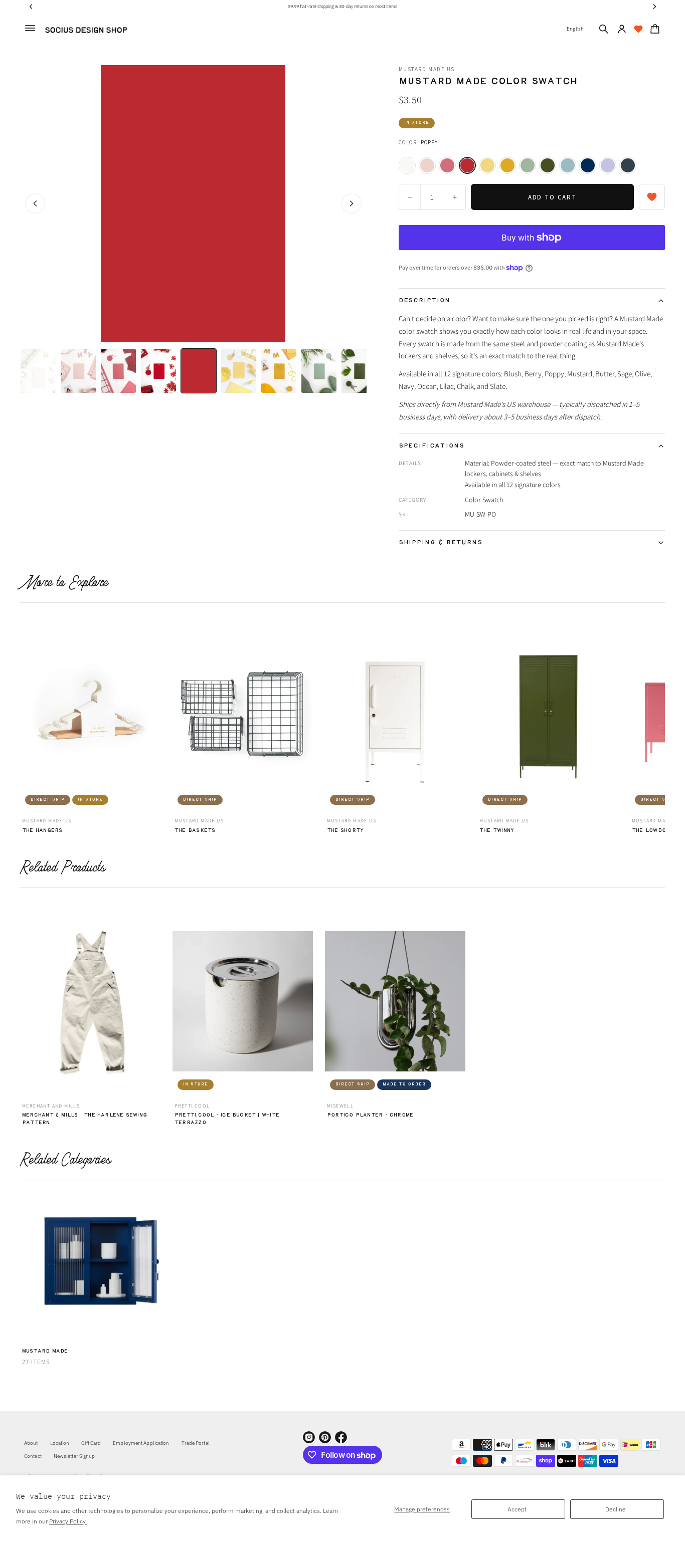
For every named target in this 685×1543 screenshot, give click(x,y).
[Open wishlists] (638, 29)
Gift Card (91, 1443)
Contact (33, 1456)
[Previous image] (35, 203)
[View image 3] (78, 370)
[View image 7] (158, 370)
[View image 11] (279, 370)
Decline (615, 1509)
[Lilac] (607, 165)
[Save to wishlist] (652, 197)
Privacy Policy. (68, 1521)
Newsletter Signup (74, 1456)
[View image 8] (199, 370)
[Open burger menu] (30, 28)
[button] (604, 29)
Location (60, 1443)
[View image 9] (239, 370)
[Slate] (627, 165)
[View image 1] (38, 370)
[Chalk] (407, 165)
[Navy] (587, 165)
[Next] (659, 716)
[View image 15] (359, 370)
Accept (517, 1509)
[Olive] (547, 165)
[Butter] (487, 165)
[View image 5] (118, 370)
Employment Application (141, 1443)
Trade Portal (196, 1443)
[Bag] (653, 29)
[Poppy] (467, 165)
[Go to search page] (604, 29)
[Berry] (447, 165)
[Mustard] (507, 165)
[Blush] (427, 165)
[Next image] (351, 203)
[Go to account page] (622, 29)
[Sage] (527, 165)
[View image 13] (319, 370)
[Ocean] (567, 165)
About (31, 1443)
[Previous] (26, 716)
